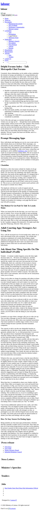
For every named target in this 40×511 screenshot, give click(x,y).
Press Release (13, 45)
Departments (8, 50)
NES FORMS (13, 25)
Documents (8, 22)
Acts (10, 32)
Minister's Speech (14, 41)
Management (9, 51)
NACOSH (8, 448)
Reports (11, 48)
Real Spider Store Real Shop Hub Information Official (21, 488)
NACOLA (8, 447)
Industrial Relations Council (13, 452)
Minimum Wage (13, 38)
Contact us (8, 58)
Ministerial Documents (15, 24)
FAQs (6, 60)
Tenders (11, 57)
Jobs (10, 55)
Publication (8, 39)
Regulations (12, 34)
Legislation (8, 31)
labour (5, 4)
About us (7, 20)
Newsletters (12, 43)
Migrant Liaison (13, 29)
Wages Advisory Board (12, 450)
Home (6, 18)
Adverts (7, 53)
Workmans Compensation (16, 27)
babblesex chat (22, 151)
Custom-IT (13, 500)
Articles (11, 46)
